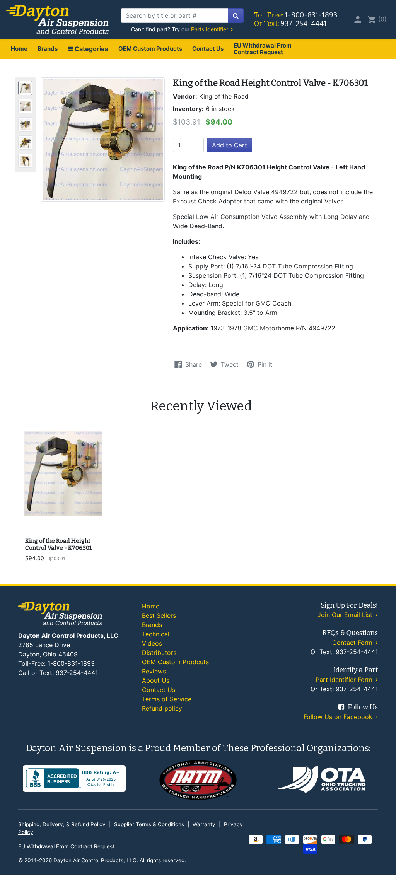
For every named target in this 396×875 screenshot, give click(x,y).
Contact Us (208, 48)
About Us (155, 680)
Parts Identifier (210, 29)
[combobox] (174, 15)
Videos (152, 643)
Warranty (204, 824)
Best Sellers (159, 615)
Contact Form (353, 642)
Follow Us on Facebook (339, 717)
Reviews (154, 671)
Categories (90, 49)
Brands (48, 48)
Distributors (159, 652)
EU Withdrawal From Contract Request (263, 49)
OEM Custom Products (150, 48)
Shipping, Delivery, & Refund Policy (62, 824)
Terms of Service (166, 699)
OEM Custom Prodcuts (175, 662)
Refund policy (162, 708)
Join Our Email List (345, 615)
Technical (155, 634)
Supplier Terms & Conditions (149, 824)
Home (19, 48)
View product (63, 523)
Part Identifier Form (345, 680)
